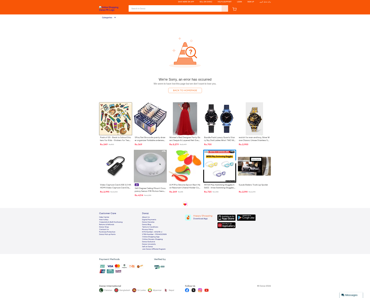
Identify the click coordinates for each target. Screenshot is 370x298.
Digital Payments (149, 219)
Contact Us (104, 229)
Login (239, 2)
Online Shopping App (150, 237)
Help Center (104, 217)
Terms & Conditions (150, 227)
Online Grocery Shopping (152, 239)
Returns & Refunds (106, 224)
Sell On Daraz (206, 2)
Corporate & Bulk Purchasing (111, 222)
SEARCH (225, 8)
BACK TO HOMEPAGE (185, 90)
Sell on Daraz (147, 246)
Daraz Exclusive (148, 242)
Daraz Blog (146, 224)
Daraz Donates (148, 222)
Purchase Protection (107, 232)
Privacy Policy (147, 229)
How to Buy (103, 219)
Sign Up (250, 2)
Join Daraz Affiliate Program (154, 249)
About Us (146, 217)
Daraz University (149, 244)
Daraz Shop (104, 227)
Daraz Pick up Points (107, 234)
